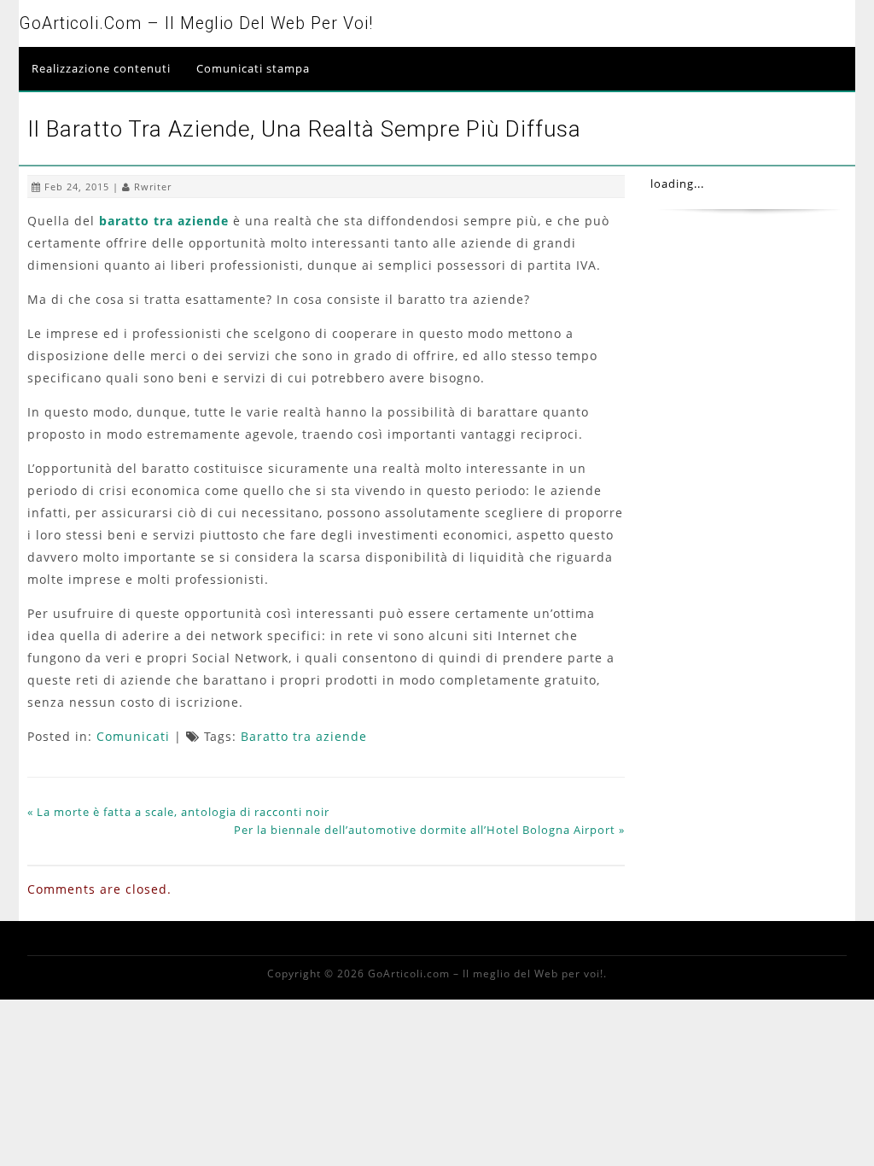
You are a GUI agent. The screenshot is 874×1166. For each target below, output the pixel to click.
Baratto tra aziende (304, 736)
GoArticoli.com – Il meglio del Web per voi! (196, 23)
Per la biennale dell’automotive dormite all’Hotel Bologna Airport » (429, 829)
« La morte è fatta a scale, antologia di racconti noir (178, 811)
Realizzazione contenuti (101, 68)
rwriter (153, 186)
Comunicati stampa (253, 68)
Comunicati (133, 736)
